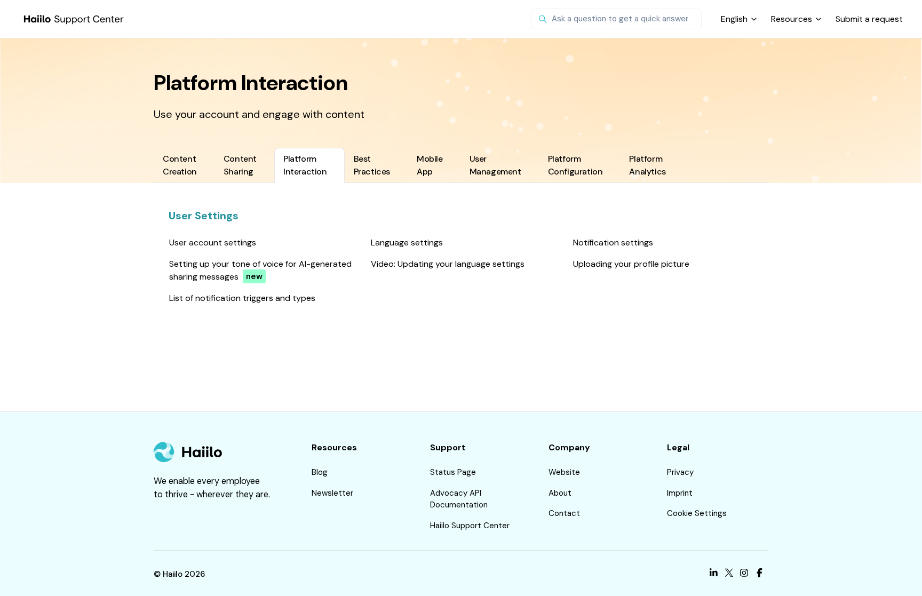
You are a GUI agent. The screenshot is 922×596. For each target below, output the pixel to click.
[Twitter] (729, 574)
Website (564, 472)
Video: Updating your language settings (447, 263)
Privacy (680, 472)
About (560, 493)
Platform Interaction (305, 165)
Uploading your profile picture (631, 263)
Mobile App (430, 165)
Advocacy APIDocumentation (459, 499)
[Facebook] (759, 574)
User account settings (212, 242)
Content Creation (180, 165)
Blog (320, 472)
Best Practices (372, 165)
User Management (495, 165)
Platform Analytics (647, 165)
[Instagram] (744, 574)
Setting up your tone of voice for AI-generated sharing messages (260, 270)
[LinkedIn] (713, 574)
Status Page (453, 472)
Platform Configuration (575, 165)
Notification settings (613, 242)
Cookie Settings (697, 513)
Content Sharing (240, 165)
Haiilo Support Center (470, 525)
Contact (564, 513)
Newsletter (332, 493)
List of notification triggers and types (242, 298)
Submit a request (869, 19)
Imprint (680, 493)
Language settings (407, 242)
